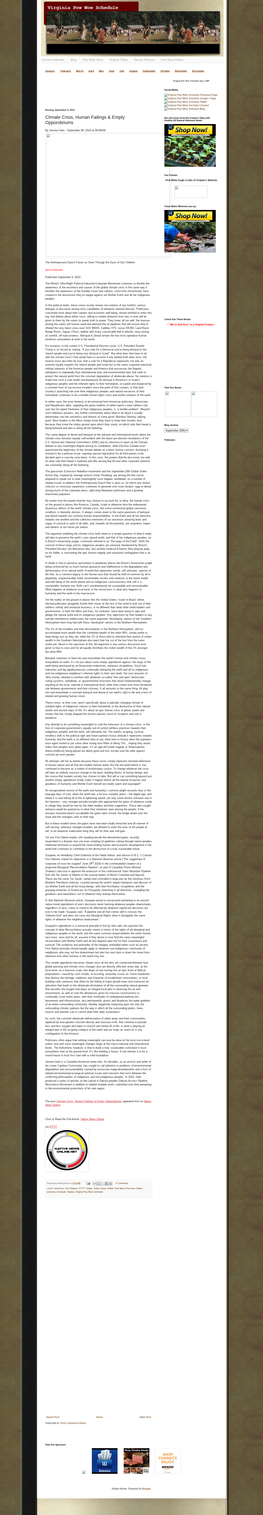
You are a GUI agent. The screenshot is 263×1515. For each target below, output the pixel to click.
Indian (89, 1188)
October (165, 71)
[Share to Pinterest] (110, 1184)
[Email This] (95, 1184)
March (79, 71)
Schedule (61, 1192)
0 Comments (121, 1183)
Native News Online (92, 1119)
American (59, 1188)
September (149, 71)
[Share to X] (103, 1184)
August (133, 71)
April (91, 71)
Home (99, 1417)
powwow (51, 1192)
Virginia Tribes (118, 59)
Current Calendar (53, 59)
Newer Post (52, 1417)
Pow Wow (119, 1188)
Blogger (146, 1488)
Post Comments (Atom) (73, 1423)
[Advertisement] (93, 85)
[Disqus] (98, 1255)
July (121, 71)
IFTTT (53, 1126)
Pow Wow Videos (172, 59)
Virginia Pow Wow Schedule (89, 1192)
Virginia (70, 1192)
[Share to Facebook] (107, 1184)
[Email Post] (88, 1183)
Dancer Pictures (144, 59)
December (198, 71)
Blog (73, 59)
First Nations (71, 1188)
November (181, 71)
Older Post (145, 1417)
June (111, 71)
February (65, 71)
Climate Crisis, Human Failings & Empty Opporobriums (89, 1101)
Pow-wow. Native (134, 1188)
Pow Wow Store (93, 59)
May (101, 71)
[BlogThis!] (99, 1184)
